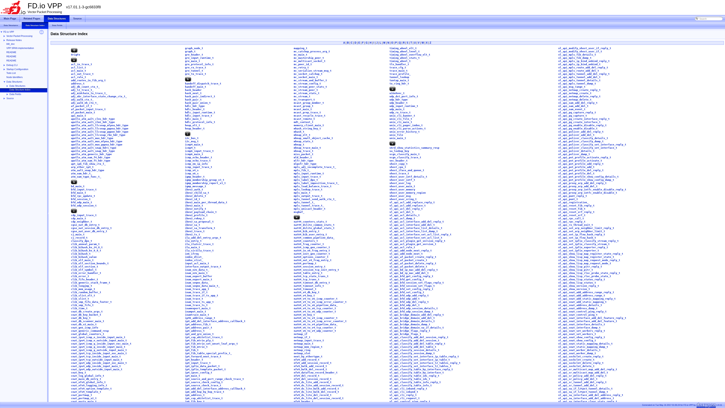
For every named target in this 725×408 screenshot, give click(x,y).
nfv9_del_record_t (306, 375)
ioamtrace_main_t (197, 314)
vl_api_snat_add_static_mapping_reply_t (587, 298)
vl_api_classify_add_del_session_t (414, 340)
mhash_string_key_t (307, 128)
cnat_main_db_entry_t (86, 379)
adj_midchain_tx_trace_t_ (89, 93)
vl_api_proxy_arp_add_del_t (578, 186)
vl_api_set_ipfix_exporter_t (578, 250)
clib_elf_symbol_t (84, 269)
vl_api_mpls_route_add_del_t (578, 70)
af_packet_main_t (83, 112)
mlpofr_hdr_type (305, 163)
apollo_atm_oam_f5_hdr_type (90, 160)
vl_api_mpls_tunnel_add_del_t (579, 77)
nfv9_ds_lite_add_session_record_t (319, 385)
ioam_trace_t (194, 298)
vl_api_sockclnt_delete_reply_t (581, 363)
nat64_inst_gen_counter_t (312, 253)
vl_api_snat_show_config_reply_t (581, 337)
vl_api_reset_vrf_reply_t (576, 212)
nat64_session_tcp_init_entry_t (316, 269)
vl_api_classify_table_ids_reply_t (414, 375)
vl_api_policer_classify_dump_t (581, 141)
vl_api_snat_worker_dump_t (577, 353)
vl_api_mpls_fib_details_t (577, 54)
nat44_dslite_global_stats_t (314, 228)
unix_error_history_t (404, 131)
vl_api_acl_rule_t (402, 247)
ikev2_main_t (194, 205)
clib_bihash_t (81, 253)
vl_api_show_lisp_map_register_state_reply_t (590, 253)
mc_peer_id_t (303, 64)
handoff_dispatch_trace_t (203, 83)
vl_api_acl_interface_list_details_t (415, 228)
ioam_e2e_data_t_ (197, 269)
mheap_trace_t (303, 151)
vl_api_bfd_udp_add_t (404, 298)
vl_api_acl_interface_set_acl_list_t (415, 237)
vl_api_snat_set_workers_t (577, 334)
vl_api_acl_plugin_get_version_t (412, 244)
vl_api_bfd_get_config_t (406, 279)
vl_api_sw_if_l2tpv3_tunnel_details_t (585, 388)
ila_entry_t (193, 241)
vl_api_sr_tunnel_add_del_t (578, 385)
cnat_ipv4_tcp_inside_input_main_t (96, 356)
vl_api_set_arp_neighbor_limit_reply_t (586, 228)
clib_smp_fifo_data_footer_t (91, 302)
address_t (78, 83)
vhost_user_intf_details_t (408, 176)
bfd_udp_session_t (84, 205)
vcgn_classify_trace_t (405, 157)
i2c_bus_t (192, 138)
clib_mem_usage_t (83, 289)
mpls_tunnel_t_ (304, 202)
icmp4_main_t (194, 144)
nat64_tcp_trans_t (306, 279)
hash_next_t (193, 93)
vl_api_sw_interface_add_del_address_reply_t (590, 395)
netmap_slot (302, 353)
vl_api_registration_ (573, 202)
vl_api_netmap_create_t (575, 93)
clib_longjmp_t (81, 285)
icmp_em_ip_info (196, 163)
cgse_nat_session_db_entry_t (91, 228)
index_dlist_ (194, 257)
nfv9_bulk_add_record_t (310, 366)
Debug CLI (12, 65)
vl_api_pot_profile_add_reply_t (581, 163)
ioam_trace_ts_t (196, 305)
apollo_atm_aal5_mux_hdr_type (92, 138)
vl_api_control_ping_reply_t (409, 401)
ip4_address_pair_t (198, 327)
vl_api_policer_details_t (576, 151)
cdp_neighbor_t (81, 221)
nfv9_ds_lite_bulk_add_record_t (316, 388)
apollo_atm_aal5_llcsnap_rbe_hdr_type (98, 135)
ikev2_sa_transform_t (200, 228)
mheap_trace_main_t (307, 147)
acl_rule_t (78, 77)
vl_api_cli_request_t (404, 398)
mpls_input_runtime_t (309, 173)
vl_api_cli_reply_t (403, 395)
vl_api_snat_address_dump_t (578, 308)
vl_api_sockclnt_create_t (576, 359)
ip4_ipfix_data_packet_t (202, 366)
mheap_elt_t (302, 135)
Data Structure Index (19, 89)
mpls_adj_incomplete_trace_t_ (315, 167)
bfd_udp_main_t (81, 202)
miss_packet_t (303, 154)
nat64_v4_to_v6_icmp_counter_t (316, 298)
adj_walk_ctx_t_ (82, 99)
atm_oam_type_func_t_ (86, 176)
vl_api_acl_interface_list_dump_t (413, 231)
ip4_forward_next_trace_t (203, 356)
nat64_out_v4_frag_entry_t (313, 260)
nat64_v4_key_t (304, 295)
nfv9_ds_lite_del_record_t (313, 395)
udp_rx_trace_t (400, 112)
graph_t (190, 51)
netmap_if (300, 334)
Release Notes (14, 40)
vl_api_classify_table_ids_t (409, 379)
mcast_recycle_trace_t (309, 115)
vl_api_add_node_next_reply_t (410, 250)
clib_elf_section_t (84, 266)
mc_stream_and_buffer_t (310, 80)
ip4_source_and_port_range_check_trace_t (214, 379)
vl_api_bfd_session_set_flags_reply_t (416, 282)
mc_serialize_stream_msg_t (313, 70)
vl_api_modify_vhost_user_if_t (580, 51)
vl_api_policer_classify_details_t (583, 138)
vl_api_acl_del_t (401, 212)
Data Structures (14, 81)
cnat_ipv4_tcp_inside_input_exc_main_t (99, 353)
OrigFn (75, 54)
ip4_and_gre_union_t (199, 334)
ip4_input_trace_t (198, 363)
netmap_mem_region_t (308, 346)
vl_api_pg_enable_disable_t (578, 128)
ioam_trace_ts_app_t (199, 302)
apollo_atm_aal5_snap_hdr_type (93, 151)
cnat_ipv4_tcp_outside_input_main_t (96, 359)
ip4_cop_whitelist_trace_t (204, 337)
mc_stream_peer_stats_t (310, 86)
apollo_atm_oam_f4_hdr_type (90, 157)
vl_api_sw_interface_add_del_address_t (586, 398)
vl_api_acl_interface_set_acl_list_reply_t (420, 234)
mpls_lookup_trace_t (308, 189)
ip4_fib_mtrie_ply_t (199, 340)
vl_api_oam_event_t (571, 109)
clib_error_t (80, 276)
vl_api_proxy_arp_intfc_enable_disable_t (587, 192)
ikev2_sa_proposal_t (199, 221)
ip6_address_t (195, 395)
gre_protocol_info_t (199, 64)
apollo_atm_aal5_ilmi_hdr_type (93, 122)
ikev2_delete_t (195, 196)
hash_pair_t (193, 99)
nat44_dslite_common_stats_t (314, 224)
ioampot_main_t (195, 311)
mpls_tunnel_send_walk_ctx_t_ (315, 199)
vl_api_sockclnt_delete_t (576, 366)
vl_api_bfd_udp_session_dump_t (411, 311)
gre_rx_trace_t (195, 67)
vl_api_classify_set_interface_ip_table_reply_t (424, 356)
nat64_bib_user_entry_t (310, 234)
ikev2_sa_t (192, 224)
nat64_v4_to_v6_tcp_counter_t (315, 308)
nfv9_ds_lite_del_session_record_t (319, 398)
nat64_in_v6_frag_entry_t (312, 250)
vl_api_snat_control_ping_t (578, 314)
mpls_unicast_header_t (309, 208)
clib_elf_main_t (82, 260)
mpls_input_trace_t (307, 176)
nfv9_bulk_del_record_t (310, 369)
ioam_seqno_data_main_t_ (202, 285)
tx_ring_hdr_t (399, 83)
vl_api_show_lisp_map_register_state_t (586, 257)
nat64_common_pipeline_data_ (314, 237)
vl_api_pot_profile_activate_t (580, 160)
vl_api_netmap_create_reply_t (579, 90)
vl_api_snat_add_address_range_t (581, 295)
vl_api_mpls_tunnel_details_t (579, 80)
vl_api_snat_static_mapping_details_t (585, 343)
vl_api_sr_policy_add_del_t (578, 379)
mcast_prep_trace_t (307, 112)
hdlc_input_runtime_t (200, 112)
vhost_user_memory (402, 189)
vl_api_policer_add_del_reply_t (581, 131)
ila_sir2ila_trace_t (199, 250)
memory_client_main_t (309, 125)
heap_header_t (195, 128)
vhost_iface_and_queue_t (406, 170)
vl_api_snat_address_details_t (580, 305)
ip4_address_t (195, 330)
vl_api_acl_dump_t (402, 218)
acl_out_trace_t (82, 74)
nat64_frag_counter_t (309, 244)
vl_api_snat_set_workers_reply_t (581, 330)
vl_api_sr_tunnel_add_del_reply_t (582, 382)
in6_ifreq (192, 253)
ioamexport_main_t (198, 308)
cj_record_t (79, 237)
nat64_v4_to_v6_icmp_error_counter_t (320, 302)
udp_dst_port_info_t (403, 96)
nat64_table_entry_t (308, 273)
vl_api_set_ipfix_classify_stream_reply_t (588, 241)
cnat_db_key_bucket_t (86, 314)
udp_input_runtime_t (403, 106)
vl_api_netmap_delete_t (575, 99)
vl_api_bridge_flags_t (405, 334)
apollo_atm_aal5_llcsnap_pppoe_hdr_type (99, 131)
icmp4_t (190, 147)
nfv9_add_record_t (306, 359)
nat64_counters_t (306, 241)
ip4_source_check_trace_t (203, 385)
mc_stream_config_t (307, 83)
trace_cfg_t (397, 67)
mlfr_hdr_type (303, 160)
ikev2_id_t (192, 199)
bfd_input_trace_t (84, 189)
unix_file (396, 135)
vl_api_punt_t (568, 199)
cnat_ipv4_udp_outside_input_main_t (96, 369)
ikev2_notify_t (195, 208)
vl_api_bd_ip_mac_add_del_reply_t (413, 269)
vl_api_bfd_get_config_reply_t (411, 276)
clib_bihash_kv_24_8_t (87, 247)
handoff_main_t (195, 86)
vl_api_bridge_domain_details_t (412, 321)
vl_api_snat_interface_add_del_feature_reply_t (592, 318)
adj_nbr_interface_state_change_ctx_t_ (99, 96)
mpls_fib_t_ (302, 170)
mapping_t (300, 48)
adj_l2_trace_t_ (82, 90)
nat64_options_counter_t (311, 257)
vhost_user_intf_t (402, 179)
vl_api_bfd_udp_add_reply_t (409, 295)
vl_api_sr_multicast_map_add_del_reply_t (587, 369)
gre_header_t (194, 54)
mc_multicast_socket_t (309, 61)
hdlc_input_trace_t (198, 115)
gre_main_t (192, 61)
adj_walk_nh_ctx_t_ (84, 102)
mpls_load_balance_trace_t (313, 186)
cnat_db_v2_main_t (84, 324)
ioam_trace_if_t (196, 292)
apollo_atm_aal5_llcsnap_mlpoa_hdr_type (99, 125)
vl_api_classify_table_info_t (410, 385)
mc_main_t (300, 54)
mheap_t (299, 144)
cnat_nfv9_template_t (86, 391)
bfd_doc (10, 44)
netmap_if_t (302, 337)
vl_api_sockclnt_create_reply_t (581, 356)
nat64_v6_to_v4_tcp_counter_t (315, 327)
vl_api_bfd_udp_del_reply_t (409, 302)
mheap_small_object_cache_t (313, 138)
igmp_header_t (195, 176)
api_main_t (78, 115)
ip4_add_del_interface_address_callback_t (215, 321)
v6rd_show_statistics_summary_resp (414, 147)
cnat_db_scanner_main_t (87, 321)
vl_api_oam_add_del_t (573, 106)
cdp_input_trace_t (84, 215)
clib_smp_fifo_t (82, 305)
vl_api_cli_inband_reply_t (408, 388)
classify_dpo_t (81, 241)
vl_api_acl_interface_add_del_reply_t (416, 221)
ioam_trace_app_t (197, 289)
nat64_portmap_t (305, 263)
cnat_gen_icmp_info (84, 327)
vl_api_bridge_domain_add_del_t (412, 318)
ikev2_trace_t (195, 231)
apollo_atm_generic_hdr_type (91, 154)
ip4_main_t (192, 375)
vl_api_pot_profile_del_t (576, 173)
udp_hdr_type (398, 99)
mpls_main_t (302, 192)
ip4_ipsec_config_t (198, 372)
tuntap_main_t (399, 80)
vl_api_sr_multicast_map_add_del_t (583, 372)
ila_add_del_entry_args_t (203, 237)
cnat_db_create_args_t (87, 311)
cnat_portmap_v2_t (84, 398)
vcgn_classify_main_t (404, 154)
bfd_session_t (81, 199)
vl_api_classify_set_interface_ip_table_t (419, 359)
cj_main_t (78, 234)
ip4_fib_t (192, 350)
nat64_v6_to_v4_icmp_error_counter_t (320, 321)
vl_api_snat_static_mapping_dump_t (583, 346)
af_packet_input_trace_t (88, 109)
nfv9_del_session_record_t (313, 379)
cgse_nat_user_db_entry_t (89, 231)
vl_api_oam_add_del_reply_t (578, 102)
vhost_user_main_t (402, 186)
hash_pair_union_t (198, 102)
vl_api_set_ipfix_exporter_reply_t (583, 247)
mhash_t (299, 131)
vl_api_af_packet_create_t (408, 260)
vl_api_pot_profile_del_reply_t (581, 170)
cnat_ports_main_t (84, 401)
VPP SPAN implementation (20, 48)
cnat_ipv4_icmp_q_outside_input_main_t (99, 350)
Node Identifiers (14, 77)
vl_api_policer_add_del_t (576, 135)
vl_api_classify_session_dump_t (412, 353)
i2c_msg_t (192, 141)
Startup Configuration (17, 69)
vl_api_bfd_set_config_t (406, 292)
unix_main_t (397, 138)
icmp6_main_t (194, 154)
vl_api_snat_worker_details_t (579, 350)
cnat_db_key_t (81, 318)
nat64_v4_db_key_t (306, 292)
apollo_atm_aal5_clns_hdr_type (93, 118)
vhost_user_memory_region (407, 192)
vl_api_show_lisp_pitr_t (575, 269)
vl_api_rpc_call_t (571, 218)
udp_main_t (397, 109)
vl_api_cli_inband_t (403, 391)
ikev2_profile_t (196, 215)
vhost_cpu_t (397, 167)
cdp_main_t (78, 218)
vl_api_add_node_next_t (406, 253)
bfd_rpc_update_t (83, 196)
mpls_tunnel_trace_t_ (309, 205)
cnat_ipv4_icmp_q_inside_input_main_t (98, 346)
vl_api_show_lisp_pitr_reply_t (580, 266)
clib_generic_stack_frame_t (90, 282)
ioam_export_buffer (198, 276)
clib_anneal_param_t (85, 244)
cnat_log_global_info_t (87, 375)
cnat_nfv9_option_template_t (91, 388)
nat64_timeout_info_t (309, 285)
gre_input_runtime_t (199, 57)
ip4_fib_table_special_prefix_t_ (208, 353)
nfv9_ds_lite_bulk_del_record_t (316, 391)
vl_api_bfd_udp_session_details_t (413, 308)
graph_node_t (194, 48)
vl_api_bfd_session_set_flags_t (412, 285)
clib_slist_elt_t (83, 295)
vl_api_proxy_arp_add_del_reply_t (582, 183)
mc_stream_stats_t (306, 93)
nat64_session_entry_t (309, 266)
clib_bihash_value (84, 257)
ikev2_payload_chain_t (201, 212)
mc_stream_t (302, 96)
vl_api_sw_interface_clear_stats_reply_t (587, 401)
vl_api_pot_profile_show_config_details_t (588, 176)
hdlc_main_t (193, 118)
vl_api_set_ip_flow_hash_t (577, 237)
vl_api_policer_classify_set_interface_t (587, 147)
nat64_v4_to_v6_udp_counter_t (315, 311)
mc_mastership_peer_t (309, 57)
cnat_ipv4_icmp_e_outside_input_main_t (99, 340)
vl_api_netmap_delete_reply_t (579, 96)
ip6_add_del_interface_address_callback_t (215, 388)
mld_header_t (303, 157)
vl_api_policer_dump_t (574, 154)
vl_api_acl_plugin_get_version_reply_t (417, 241)
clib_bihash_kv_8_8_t (86, 250)
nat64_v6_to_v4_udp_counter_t (315, 330)
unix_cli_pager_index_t (406, 125)
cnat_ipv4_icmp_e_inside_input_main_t (98, 337)
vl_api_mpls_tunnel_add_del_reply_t (584, 74)
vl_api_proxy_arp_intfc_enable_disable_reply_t (592, 189)
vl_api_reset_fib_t (571, 208)
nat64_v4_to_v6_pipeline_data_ (316, 305)
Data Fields (15, 94)
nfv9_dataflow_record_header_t (316, 372)
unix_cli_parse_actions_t (407, 128)
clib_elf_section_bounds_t (90, 263)
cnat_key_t (78, 372)
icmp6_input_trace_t (199, 151)
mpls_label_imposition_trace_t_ (316, 183)
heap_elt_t (192, 125)
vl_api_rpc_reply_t (571, 221)
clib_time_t (79, 308)
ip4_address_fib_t (198, 324)
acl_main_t (78, 70)
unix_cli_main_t (400, 122)
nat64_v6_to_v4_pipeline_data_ (316, 324)
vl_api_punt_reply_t (572, 196)
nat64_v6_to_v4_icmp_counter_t (316, 318)
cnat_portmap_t (81, 395)
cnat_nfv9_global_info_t (88, 382)
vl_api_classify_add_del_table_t (412, 346)
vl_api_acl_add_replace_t (407, 205)
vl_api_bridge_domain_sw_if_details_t (416, 327)
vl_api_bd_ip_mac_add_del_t (409, 273)
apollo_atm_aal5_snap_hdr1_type (93, 147)
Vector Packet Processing (19, 36)
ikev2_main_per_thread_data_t (206, 202)
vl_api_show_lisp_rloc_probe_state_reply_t (589, 273)
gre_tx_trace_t (195, 74)
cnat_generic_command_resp (90, 330)
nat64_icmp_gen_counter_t (312, 247)
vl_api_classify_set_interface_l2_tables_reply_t (424, 363)
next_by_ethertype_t (308, 356)
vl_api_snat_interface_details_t (581, 324)
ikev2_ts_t (192, 234)
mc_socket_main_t (306, 77)
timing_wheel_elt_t (403, 48)
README (11, 52)
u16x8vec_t (397, 93)
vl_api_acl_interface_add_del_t (412, 224)
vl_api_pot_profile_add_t (576, 167)
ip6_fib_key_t (195, 401)
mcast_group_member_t (309, 102)
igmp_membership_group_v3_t (204, 179)
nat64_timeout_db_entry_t (312, 282)
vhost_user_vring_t (403, 199)
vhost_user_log (400, 183)
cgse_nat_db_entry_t (85, 224)
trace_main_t (398, 70)
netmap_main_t (303, 343)
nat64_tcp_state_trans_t (311, 276)
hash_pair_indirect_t (200, 96)
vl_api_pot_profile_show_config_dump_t (586, 179)
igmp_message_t (195, 186)
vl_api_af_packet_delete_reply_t (412, 263)
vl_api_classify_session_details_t (414, 350)
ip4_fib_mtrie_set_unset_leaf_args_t (211, 343)
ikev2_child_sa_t (197, 192)
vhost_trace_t (399, 173)
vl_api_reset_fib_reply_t (576, 205)
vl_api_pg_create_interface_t (579, 122)
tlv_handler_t (399, 64)
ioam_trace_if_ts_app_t (201, 295)
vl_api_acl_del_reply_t (406, 208)
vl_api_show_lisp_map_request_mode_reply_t (589, 260)
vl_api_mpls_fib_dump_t (575, 57)
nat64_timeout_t (305, 289)
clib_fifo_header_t (84, 279)
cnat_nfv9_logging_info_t (89, 385)
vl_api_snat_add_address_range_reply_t (586, 292)
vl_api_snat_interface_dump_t (579, 327)
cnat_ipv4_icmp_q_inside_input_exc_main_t (101, 343)
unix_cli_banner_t (402, 115)
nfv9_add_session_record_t (313, 363)
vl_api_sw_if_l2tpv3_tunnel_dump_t (583, 391)
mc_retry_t (301, 67)
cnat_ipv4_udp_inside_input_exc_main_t (99, 363)
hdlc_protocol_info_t (200, 122)
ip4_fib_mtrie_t (196, 346)
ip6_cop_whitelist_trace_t (204, 398)
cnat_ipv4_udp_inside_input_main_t (96, 366)
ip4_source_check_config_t (204, 382)
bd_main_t (78, 186)
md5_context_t (303, 122)
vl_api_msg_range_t (571, 86)
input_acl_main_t (197, 263)
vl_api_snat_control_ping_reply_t (582, 311)
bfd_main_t (78, 192)
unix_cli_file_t (400, 118)
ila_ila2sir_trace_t (199, 244)
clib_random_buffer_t (86, 292)
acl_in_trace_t (81, 64)
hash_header (193, 90)
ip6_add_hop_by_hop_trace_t (204, 391)
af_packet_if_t (81, 106)
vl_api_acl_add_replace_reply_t (412, 202)
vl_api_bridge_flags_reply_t (409, 330)
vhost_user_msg (400, 196)
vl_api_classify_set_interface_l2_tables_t (420, 366)
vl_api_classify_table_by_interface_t (416, 372)
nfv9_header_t (303, 401)
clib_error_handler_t (86, 273)
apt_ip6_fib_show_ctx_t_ (88, 163)
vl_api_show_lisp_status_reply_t (581, 279)
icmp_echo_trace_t (198, 160)
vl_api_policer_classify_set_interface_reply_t (592, 144)
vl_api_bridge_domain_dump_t (409, 324)
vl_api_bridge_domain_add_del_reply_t (416, 314)
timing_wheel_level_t (404, 51)
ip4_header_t (194, 359)
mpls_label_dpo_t (306, 179)
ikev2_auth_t (194, 189)
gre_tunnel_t (194, 70)
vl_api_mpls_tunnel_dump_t (577, 83)
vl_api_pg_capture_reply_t (577, 112)
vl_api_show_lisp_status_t (577, 282)
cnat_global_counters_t (87, 334)
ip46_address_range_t (200, 318)
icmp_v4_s (192, 170)
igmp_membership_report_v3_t (205, 183)
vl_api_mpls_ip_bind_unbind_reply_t (584, 61)
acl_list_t (78, 67)
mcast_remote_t (304, 118)
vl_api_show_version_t (574, 289)
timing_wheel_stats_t (404, 57)
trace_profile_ (400, 74)
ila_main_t (192, 247)
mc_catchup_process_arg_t (312, 51)
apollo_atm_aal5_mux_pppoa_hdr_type (96, 144)
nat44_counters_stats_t (310, 221)
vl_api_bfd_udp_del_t (404, 305)
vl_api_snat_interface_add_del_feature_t (587, 321)
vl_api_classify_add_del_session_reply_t (418, 337)
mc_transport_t (304, 99)
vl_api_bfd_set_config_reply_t (411, 289)
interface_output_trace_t (203, 266)
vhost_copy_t (398, 163)
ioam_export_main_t (198, 279)
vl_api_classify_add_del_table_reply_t (417, 343)
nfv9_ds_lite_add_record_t (313, 382)
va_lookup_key (399, 151)
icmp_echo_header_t (198, 157)
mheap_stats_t (303, 141)
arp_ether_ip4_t (82, 167)
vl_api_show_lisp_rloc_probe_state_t (584, 276)
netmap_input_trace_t (309, 340)
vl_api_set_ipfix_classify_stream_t (584, 244)
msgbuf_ (299, 212)
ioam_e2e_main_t (196, 273)
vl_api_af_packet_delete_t (408, 266)
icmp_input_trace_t (198, 167)
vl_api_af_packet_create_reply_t (412, 257)
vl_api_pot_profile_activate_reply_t (584, 157)
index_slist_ (194, 260)
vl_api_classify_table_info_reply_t (415, 382)
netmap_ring (302, 350)
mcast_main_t (303, 109)
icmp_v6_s (192, 173)
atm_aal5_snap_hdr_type (87, 170)
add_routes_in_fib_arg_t (88, 80)
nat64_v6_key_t (304, 314)
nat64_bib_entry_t (306, 231)
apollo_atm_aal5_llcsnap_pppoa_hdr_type (99, 128)
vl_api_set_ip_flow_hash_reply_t (581, 234)
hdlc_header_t (195, 109)
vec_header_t (398, 160)
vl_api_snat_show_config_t (577, 340)
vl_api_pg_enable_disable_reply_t (582, 125)
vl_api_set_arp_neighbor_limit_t (581, 231)
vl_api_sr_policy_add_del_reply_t (582, 375)
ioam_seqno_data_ (197, 282)
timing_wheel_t (400, 61)
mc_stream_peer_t (306, 90)
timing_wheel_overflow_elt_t (409, 54)
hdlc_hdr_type (195, 106)
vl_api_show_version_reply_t (578, 285)
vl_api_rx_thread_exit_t (575, 224)
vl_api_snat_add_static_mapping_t (582, 302)
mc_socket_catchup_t (308, 74)
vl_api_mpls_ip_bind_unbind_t (579, 64)
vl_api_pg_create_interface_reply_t (584, 118)
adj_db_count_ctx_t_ (85, 86)
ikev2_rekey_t (195, 218)
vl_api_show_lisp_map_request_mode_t (584, 263)
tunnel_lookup (399, 77)
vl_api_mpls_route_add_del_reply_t (583, 67)
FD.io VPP (8, 32)
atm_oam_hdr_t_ (81, 173)
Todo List (11, 73)
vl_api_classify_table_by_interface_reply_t (421, 369)
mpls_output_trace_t (308, 196)
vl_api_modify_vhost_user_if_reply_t (584, 48)
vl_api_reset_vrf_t (571, 215)
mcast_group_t (303, 106)
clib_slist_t (80, 298)
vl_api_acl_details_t (404, 215)
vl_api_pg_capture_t (572, 115)
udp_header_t (398, 102)
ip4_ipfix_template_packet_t (205, 369)
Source (10, 98)
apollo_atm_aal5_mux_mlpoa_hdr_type (96, 141)
